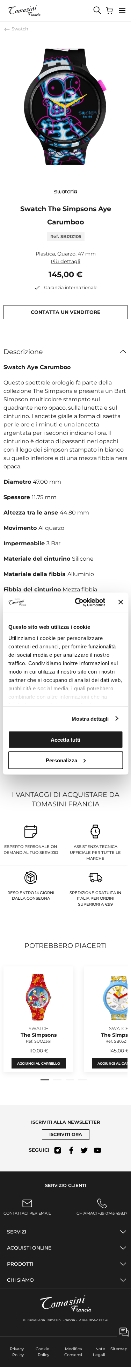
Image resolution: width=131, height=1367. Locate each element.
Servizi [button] (16, 1232)
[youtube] (97, 1150)
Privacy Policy (17, 1351)
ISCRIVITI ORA (65, 1134)
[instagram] (57, 1150)
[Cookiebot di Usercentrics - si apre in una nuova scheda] (78, 602)
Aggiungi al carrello (38, 1063)
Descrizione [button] (23, 351)
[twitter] (84, 1150)
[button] (122, 10)
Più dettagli (65, 261)
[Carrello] (110, 10)
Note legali (99, 1351)
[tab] (45, 1079)
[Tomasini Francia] (24, 10)
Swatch (19, 28)
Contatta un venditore (65, 312)
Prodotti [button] (20, 1264)
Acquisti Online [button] (29, 1248)
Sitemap (119, 1348)
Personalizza (61, 760)
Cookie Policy (42, 1351)
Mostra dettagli (90, 718)
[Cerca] (97, 10)
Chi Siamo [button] (20, 1280)
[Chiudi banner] (120, 602)
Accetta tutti (65, 740)
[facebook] (71, 1150)
